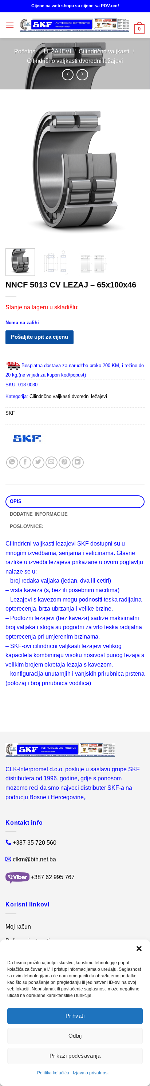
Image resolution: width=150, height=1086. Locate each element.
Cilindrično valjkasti (104, 51)
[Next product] (67, 74)
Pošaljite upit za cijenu (39, 337)
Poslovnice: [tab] (27, 526)
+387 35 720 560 (34, 843)
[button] (139, 948)
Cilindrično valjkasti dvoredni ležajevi (75, 61)
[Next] (132, 173)
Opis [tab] (16, 501)
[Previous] (17, 173)
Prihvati (75, 1016)
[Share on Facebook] (25, 462)
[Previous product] (82, 74)
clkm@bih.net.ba (34, 859)
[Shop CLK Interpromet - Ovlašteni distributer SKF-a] (74, 25)
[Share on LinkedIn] (78, 462)
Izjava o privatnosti (91, 1072)
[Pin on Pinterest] (65, 462)
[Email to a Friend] (52, 462)
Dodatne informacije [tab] (39, 514)
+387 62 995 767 (53, 877)
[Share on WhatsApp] (12, 462)
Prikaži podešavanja (75, 1056)
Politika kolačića (53, 1072)
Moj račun (18, 927)
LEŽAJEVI (57, 51)
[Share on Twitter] (38, 462)
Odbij (75, 1036)
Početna (25, 51)
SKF (10, 413)
